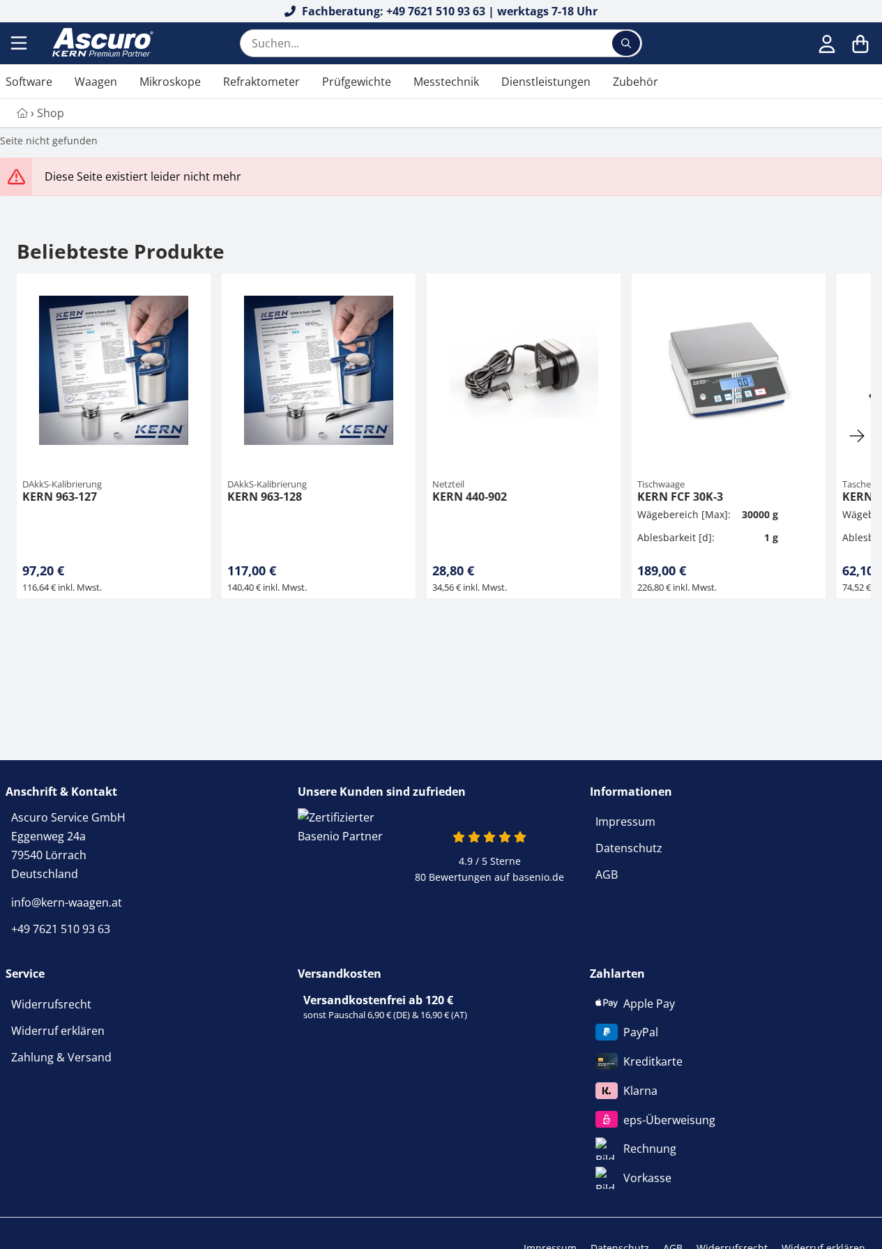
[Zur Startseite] (101, 43)
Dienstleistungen (546, 81)
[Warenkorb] (860, 43)
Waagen (96, 81)
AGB (606, 874)
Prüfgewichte (356, 81)
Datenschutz (628, 848)
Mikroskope (170, 81)
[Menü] (20, 43)
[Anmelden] (827, 43)
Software (29, 81)
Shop (50, 113)
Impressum (625, 821)
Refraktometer (261, 81)
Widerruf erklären (58, 1030)
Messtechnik (446, 81)
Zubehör (635, 81)
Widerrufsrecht (51, 1004)
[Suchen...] (626, 43)
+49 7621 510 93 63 (60, 929)
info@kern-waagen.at (66, 902)
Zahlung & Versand (61, 1057)
